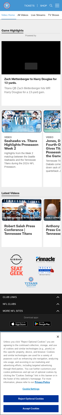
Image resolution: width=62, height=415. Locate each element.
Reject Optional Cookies (31, 398)
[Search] (51, 5)
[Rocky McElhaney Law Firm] (46, 271)
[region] (31, 373)
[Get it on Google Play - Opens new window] (42, 325)
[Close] (58, 336)
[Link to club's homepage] (7, 4)
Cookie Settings (31, 388)
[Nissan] (16, 259)
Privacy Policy (15, 382)
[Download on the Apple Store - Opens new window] (18, 324)
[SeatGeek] (16, 271)
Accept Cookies (31, 408)
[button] (31, 66)
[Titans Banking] (45, 259)
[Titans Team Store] (31, 282)
